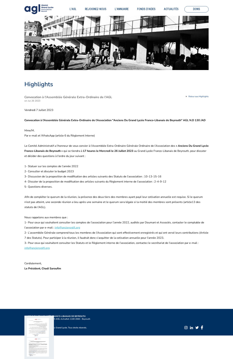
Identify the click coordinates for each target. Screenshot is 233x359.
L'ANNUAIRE (122, 9)
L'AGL (73, 9)
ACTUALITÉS (171, 9)
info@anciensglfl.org (67, 228)
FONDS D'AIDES (146, 9)
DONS (196, 9)
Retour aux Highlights (198, 96)
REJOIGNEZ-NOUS (95, 9)
